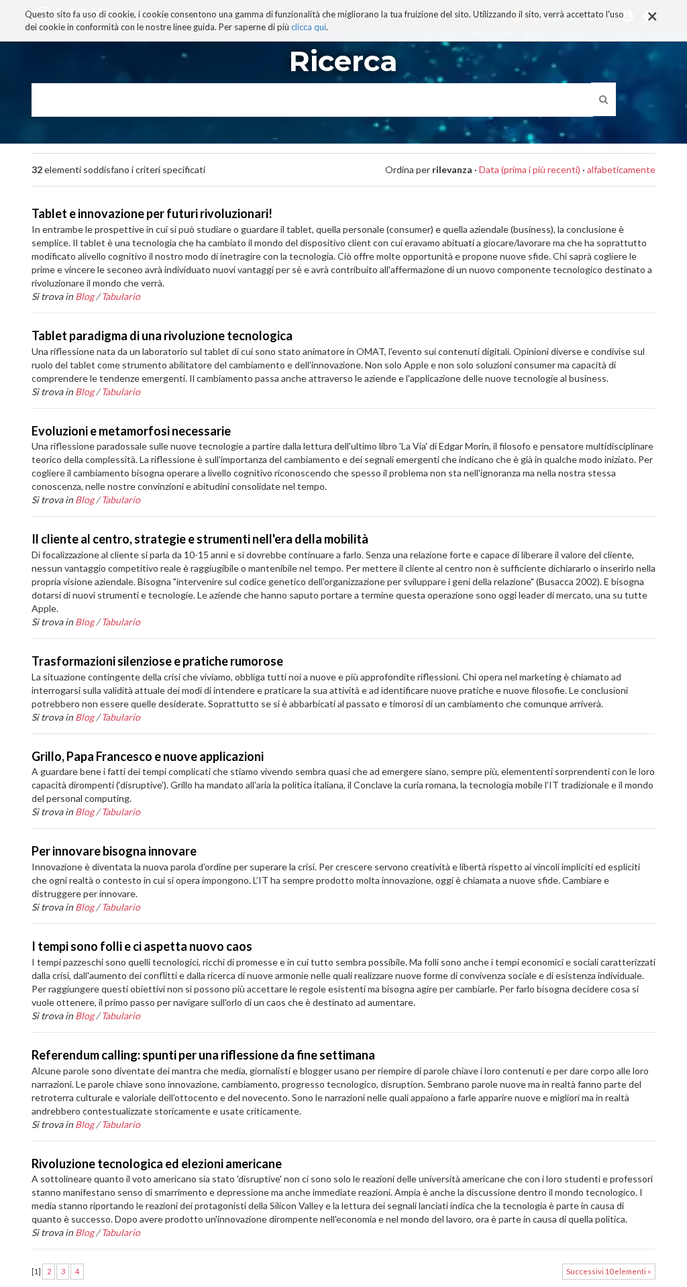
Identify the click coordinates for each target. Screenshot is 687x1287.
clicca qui (308, 26)
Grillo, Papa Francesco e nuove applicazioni (148, 756)
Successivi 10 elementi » (608, 1271)
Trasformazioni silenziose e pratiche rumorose (157, 661)
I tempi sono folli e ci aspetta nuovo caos (142, 946)
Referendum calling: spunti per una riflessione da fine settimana (203, 1054)
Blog (84, 296)
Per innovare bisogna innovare (114, 850)
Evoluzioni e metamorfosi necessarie (131, 430)
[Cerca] (603, 99)
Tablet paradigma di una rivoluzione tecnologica (162, 335)
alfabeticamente (621, 169)
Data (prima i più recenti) (529, 169)
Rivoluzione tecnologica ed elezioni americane (157, 1163)
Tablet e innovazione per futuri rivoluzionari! (152, 213)
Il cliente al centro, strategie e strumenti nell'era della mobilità (200, 538)
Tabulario (120, 296)
